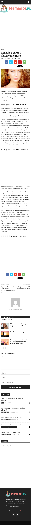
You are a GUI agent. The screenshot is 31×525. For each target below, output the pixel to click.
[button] (28, 2)
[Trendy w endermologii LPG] (5, 334)
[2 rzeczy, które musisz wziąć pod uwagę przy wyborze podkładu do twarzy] (5, 342)
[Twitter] (17, 514)
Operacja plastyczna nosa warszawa (15, 193)
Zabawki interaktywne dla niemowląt (9, 427)
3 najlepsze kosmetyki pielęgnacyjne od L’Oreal (23, 287)
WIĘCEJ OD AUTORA (7, 319)
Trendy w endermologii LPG (18, 332)
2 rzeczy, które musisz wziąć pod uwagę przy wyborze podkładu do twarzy (19, 341)
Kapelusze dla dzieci (5, 419)
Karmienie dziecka (5, 412)
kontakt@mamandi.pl (21, 510)
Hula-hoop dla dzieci (5, 434)
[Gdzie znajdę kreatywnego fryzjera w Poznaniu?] (5, 326)
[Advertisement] (15, 28)
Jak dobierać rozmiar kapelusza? (11, 417)
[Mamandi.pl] (15, 8)
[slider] (6, 236)
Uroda (2, 49)
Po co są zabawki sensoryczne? (11, 425)
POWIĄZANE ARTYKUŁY (8, 317)
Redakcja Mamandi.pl (15, 309)
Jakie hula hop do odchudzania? (11, 432)
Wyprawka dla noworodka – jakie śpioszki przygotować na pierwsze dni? (8, 289)
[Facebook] (13, 514)
